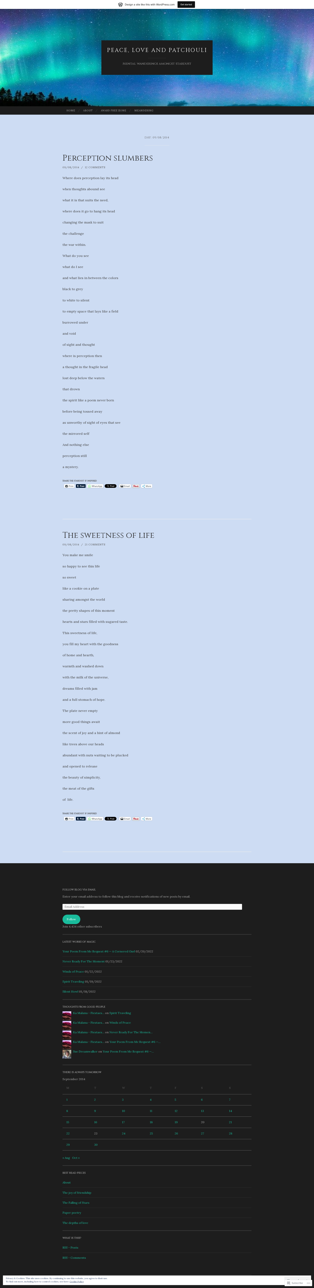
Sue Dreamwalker (85, 1051)
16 (95, 1122)
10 (123, 1111)
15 (67, 1122)
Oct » (76, 1158)
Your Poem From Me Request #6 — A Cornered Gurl (99, 951)
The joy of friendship (77, 1192)
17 (123, 1122)
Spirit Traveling (73, 981)
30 (96, 1144)
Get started (186, 4)
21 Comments (95, 544)
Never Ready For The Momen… (130, 1032)
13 (202, 1111)
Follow (71, 919)
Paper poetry (72, 1212)
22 (68, 1133)
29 (68, 1144)
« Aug (66, 1158)
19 (176, 1122)
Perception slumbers (108, 158)
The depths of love (75, 1223)
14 (230, 1111)
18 (151, 1122)
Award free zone (113, 110)
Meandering (143, 110)
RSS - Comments (74, 1257)
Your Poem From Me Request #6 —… (134, 1042)
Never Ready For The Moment (84, 961)
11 (151, 1111)
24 (123, 1133)
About (88, 110)
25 (151, 1133)
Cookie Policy (77, 1281)
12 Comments (95, 167)
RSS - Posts (70, 1247)
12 (176, 1111)
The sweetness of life (108, 535)
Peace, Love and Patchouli (157, 50)
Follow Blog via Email (79, 889)
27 (202, 1133)
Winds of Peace (73, 971)
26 (176, 1133)
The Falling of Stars (76, 1202)
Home (71, 110)
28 (230, 1133)
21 (230, 1122)
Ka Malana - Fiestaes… (88, 1013)
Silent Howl (70, 991)
